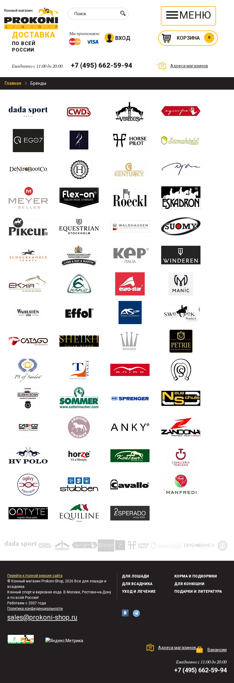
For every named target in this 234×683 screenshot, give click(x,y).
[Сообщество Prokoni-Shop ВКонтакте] (125, 613)
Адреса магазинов (189, 65)
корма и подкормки (195, 576)
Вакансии (217, 649)
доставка (33, 35)
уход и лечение (139, 591)
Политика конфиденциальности (35, 608)
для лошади (135, 576)
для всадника (137, 584)
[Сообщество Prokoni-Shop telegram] (136, 613)
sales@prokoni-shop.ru (42, 617)
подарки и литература (198, 591)
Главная (13, 83)
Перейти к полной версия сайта (34, 576)
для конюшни (189, 584)
